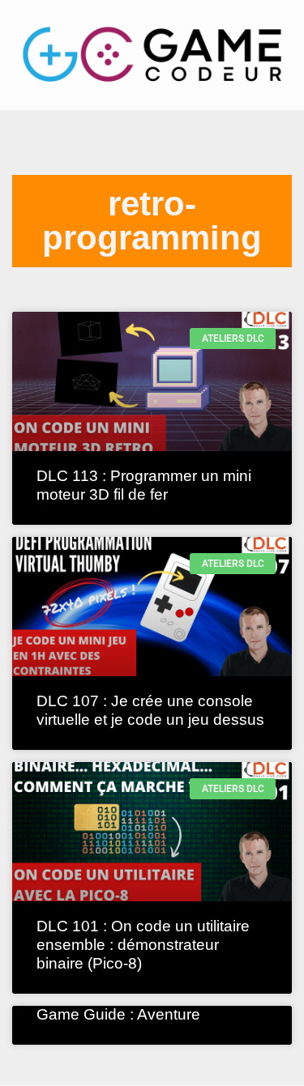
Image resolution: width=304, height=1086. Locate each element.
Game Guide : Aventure (118, 1014)
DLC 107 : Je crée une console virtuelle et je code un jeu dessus (150, 710)
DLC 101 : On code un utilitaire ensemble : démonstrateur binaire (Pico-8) (143, 945)
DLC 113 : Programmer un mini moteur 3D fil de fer (143, 485)
